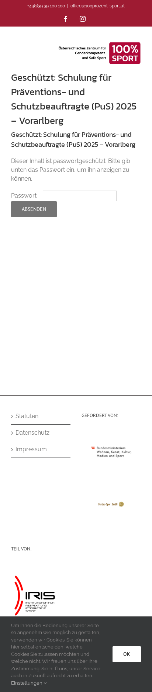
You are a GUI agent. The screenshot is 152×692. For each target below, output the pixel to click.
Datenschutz (32, 432)
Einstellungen (27, 683)
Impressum (31, 449)
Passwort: (25, 195)
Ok (126, 654)
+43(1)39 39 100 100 (46, 5)
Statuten (26, 416)
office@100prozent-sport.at (97, 5)
